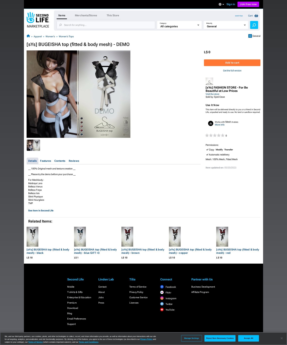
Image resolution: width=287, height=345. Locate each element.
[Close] (281, 338)
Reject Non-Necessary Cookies (220, 338)
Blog (69, 313)
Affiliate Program (200, 292)
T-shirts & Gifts (75, 292)
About (101, 292)
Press (101, 302)
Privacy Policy (136, 292)
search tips (239, 16)
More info (220, 124)
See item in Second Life (40, 210)
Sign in (231, 4)
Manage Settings (191, 338)
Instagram (170, 298)
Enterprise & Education (79, 297)
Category (163, 23)
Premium (72, 302)
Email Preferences (76, 318)
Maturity (209, 23)
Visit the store (212, 94)
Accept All (248, 338)
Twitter (169, 304)
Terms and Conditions (88, 342)
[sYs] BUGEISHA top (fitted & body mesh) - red (237, 251)
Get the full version (232, 70)
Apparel (38, 36)
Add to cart (232, 62)
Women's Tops (66, 36)
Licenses (134, 302)
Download (72, 308)
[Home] (28, 36)
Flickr (168, 292)
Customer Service (138, 297)
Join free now (248, 4)
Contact (102, 286)
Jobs (101, 297)
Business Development (203, 286)
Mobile (70, 286)
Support (71, 324)
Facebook (170, 287)
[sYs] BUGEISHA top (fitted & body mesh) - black (48, 251)
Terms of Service (137, 286)
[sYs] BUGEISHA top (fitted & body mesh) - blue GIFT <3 (95, 251)
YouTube (169, 309)
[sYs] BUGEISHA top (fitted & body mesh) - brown (142, 251)
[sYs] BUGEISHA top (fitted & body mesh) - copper (190, 251)
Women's (50, 36)
